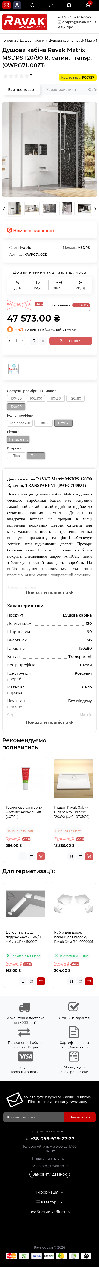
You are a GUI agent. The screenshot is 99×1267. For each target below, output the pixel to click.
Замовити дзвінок (49, 1174)
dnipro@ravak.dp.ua (51, 1166)
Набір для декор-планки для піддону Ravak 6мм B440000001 (28, 937)
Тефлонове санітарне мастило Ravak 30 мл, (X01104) (75, 812)
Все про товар (21, 89)
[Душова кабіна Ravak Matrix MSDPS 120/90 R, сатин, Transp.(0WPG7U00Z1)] (49, 149)
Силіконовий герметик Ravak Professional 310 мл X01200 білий (72, 939)
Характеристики (61, 89)
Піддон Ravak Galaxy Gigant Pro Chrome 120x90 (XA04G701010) (26, 812)
